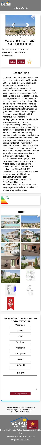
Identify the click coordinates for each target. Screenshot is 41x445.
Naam (20, 330)
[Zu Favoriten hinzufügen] (29, 62)
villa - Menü (20, 8)
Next (27, 24)
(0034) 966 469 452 (22, 440)
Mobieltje (20, 347)
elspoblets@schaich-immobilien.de (21, 436)
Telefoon (20, 342)
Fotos (12, 62)
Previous (14, 24)
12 (20, 37)
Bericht (20, 372)
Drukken (21, 62)
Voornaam (20, 325)
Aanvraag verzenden (20, 394)
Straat (20, 359)
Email (20, 336)
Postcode (20, 365)
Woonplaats (20, 353)
